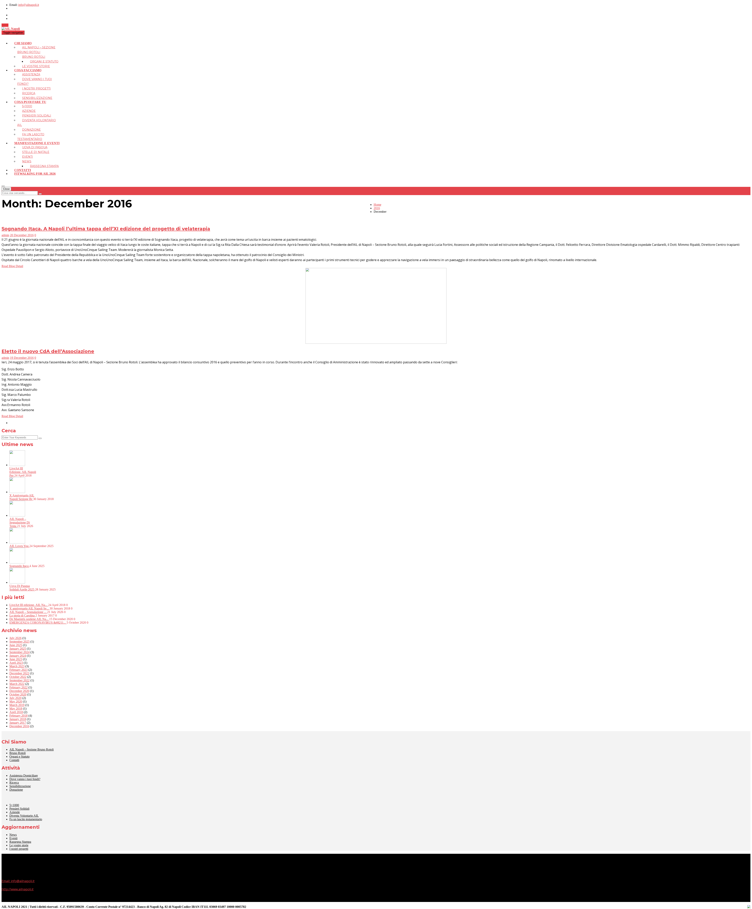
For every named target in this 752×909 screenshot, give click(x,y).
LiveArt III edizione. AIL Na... (28, 605)
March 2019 (16, 705)
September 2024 (19, 652)
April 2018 (16, 712)
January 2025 (17, 648)
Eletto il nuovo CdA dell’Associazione (48, 351)
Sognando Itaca (19, 566)
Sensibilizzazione (37, 98)
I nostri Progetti (36, 88)
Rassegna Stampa (44, 166)
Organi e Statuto (44, 61)
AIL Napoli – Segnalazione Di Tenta (19, 522)
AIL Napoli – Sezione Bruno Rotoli (31, 749)
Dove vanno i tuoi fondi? (24, 779)
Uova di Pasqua (34, 147)
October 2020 (17, 694)
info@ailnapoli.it (28, 4)
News (26, 161)
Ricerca (28, 93)
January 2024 (17, 655)
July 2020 (15, 698)
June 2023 (15, 659)
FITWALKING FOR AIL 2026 (35, 173)
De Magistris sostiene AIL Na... (29, 619)
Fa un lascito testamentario (25, 819)
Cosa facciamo (27, 70)
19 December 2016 (22, 357)
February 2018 (18, 715)
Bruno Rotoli (33, 57)
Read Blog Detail (12, 266)
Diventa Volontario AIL (24, 815)
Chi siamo (23, 43)
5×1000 (27, 106)
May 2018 (15, 708)
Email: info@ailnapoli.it (18, 881)
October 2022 (17, 676)
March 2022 (16, 684)
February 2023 (18, 669)
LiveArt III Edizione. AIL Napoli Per (22, 472)
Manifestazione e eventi (37, 143)
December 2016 (19, 726)
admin (5, 235)
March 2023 (16, 666)
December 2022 (19, 673)
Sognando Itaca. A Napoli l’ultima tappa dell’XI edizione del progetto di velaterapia (106, 229)
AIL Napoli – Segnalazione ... (28, 612)
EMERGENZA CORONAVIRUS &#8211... (38, 622)
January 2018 (17, 719)
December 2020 (19, 691)
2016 (377, 208)
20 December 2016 (22, 235)
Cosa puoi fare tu (30, 102)
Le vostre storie (36, 66)
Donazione (31, 129)
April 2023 (16, 662)
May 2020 (15, 701)
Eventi (27, 156)
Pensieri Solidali (36, 115)
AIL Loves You (19, 546)
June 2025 (15, 645)
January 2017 (17, 722)
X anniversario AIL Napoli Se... (29, 608)
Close (6, 188)
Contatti (22, 170)
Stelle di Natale (35, 152)
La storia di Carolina (22, 615)
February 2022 (18, 687)
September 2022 (19, 680)
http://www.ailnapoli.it (17, 889)
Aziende (29, 111)
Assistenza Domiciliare (23, 775)
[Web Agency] (748, 907)
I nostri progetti (18, 848)
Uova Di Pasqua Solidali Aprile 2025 (22, 587)
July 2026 (15, 638)
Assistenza (31, 74)
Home (377, 204)
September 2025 (19, 641)
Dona (5, 25)
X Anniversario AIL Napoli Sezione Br (21, 497)
